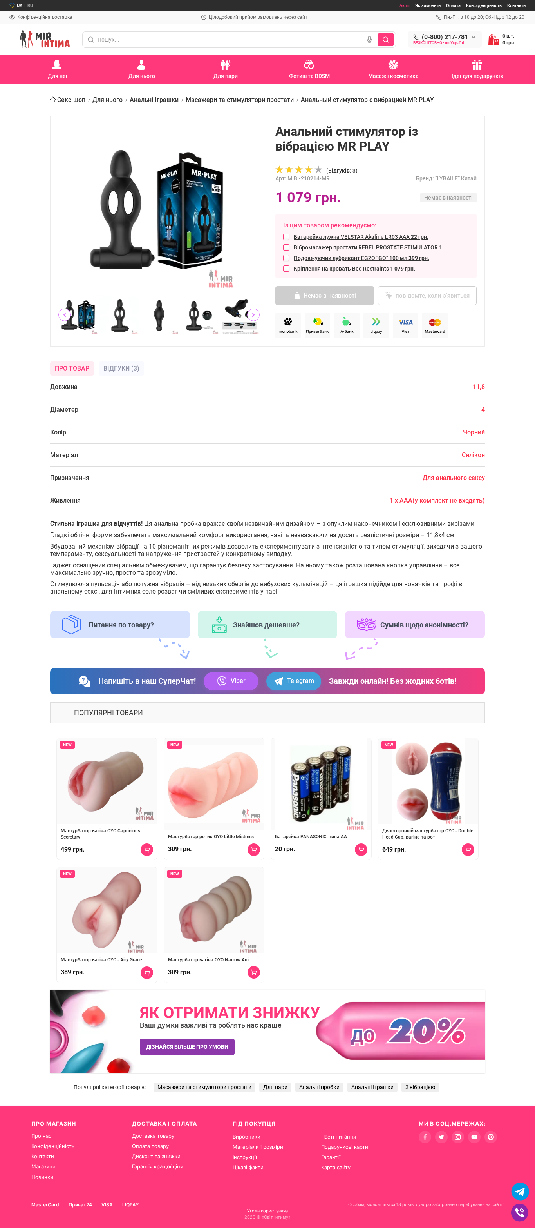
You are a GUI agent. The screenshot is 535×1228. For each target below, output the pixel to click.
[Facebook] (425, 1137)
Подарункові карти (344, 1147)
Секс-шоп (71, 100)
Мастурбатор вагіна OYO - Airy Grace (101, 960)
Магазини (43, 1166)
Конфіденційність (484, 6)
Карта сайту (336, 1167)
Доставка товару (153, 1136)
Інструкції (245, 1157)
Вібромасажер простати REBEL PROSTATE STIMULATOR (372, 247)
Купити (147, 849)
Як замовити (428, 6)
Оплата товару (150, 1146)
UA (19, 6)
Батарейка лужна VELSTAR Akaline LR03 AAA (361, 237)
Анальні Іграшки (154, 100)
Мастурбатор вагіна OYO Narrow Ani (208, 960)
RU (30, 6)
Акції (404, 6)
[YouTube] (474, 1137)
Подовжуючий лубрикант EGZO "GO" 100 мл (361, 258)
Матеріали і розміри (258, 1147)
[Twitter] (441, 1137)
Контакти (516, 6)
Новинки (42, 1177)
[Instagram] (458, 1137)
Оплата (453, 6)
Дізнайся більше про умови (187, 1047)
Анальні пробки (319, 1087)
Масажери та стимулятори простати (240, 100)
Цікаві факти (248, 1167)
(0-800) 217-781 (445, 37)
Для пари (275, 1087)
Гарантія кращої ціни (157, 1166)
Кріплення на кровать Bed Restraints (354, 268)
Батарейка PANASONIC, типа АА (311, 836)
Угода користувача (267, 1210)
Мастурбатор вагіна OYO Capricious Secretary (100, 834)
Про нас (41, 1136)
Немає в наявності (330, 295)
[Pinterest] (490, 1137)
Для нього (107, 100)
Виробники (246, 1137)
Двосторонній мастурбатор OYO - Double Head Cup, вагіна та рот (427, 834)
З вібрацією (420, 1087)
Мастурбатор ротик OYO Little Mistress (211, 836)
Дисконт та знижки (156, 1156)
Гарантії (330, 1157)
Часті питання (338, 1137)
